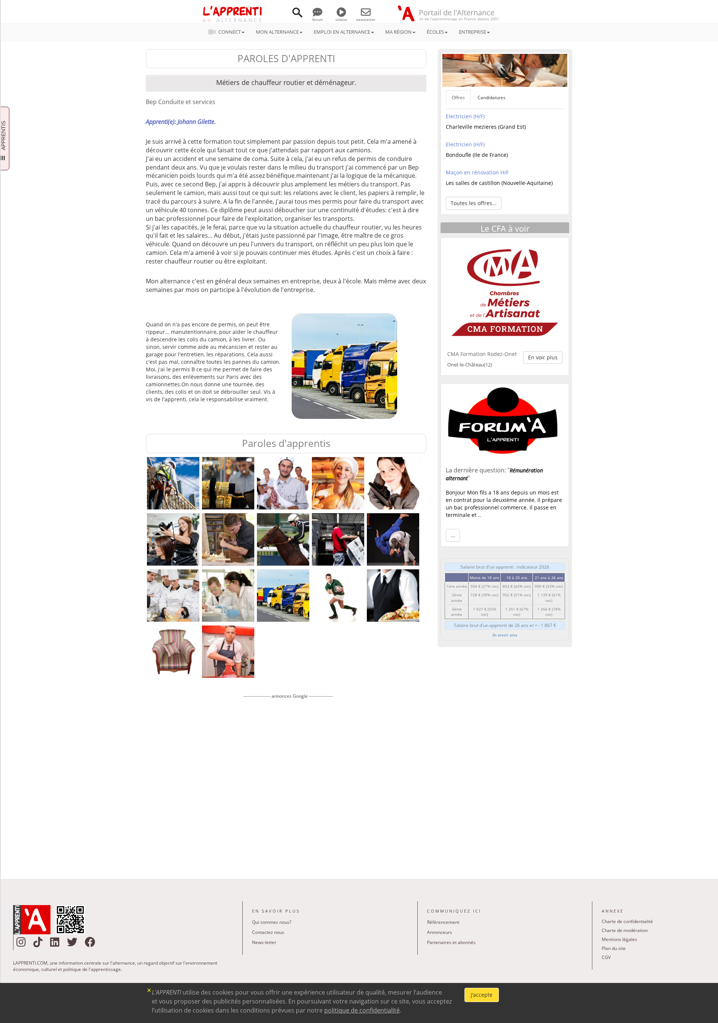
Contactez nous (268, 932)
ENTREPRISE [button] (472, 31)
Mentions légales (619, 939)
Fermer (149, 989)
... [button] (453, 535)
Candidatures (492, 97)
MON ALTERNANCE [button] (277, 31)
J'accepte (482, 994)
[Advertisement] (288, 783)
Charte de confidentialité (627, 921)
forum (317, 19)
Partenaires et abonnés (451, 942)
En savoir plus (505, 634)
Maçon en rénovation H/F (477, 172)
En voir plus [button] (543, 357)
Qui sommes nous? (271, 922)
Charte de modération (625, 930)
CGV (606, 957)
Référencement (443, 922)
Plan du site (614, 948)
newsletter (365, 19)
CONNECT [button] (229, 31)
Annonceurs (439, 932)
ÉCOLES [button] (435, 31)
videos (341, 19)
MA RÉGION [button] (398, 31)
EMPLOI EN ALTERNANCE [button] (342, 31)
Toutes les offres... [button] (474, 203)
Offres (458, 97)
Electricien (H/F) (465, 116)
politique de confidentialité (362, 1010)
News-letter (264, 942)
